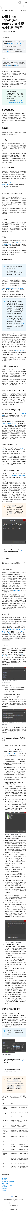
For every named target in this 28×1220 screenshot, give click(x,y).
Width (11, 334)
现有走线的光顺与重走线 (8, 1181)
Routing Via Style (19, 351)
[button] (14, 550)
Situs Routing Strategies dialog (17, 475)
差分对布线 (4, 1186)
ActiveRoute (5, 1183)
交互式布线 (4, 1178)
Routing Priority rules (9, 562)
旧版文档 (16, 65)
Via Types (15, 425)
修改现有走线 (5, 1179)
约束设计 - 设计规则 (7, 1185)
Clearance (17, 334)
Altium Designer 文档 (10, 10)
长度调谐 (4, 1190)
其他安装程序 (8, 65)
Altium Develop (11, 43)
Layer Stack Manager (7, 423)
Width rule (19, 369)
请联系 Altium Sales (10, 51)
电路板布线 (23, 10)
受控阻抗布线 (5, 1188)
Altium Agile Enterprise (13, 45)
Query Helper (16, 590)
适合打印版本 (15, 1209)
